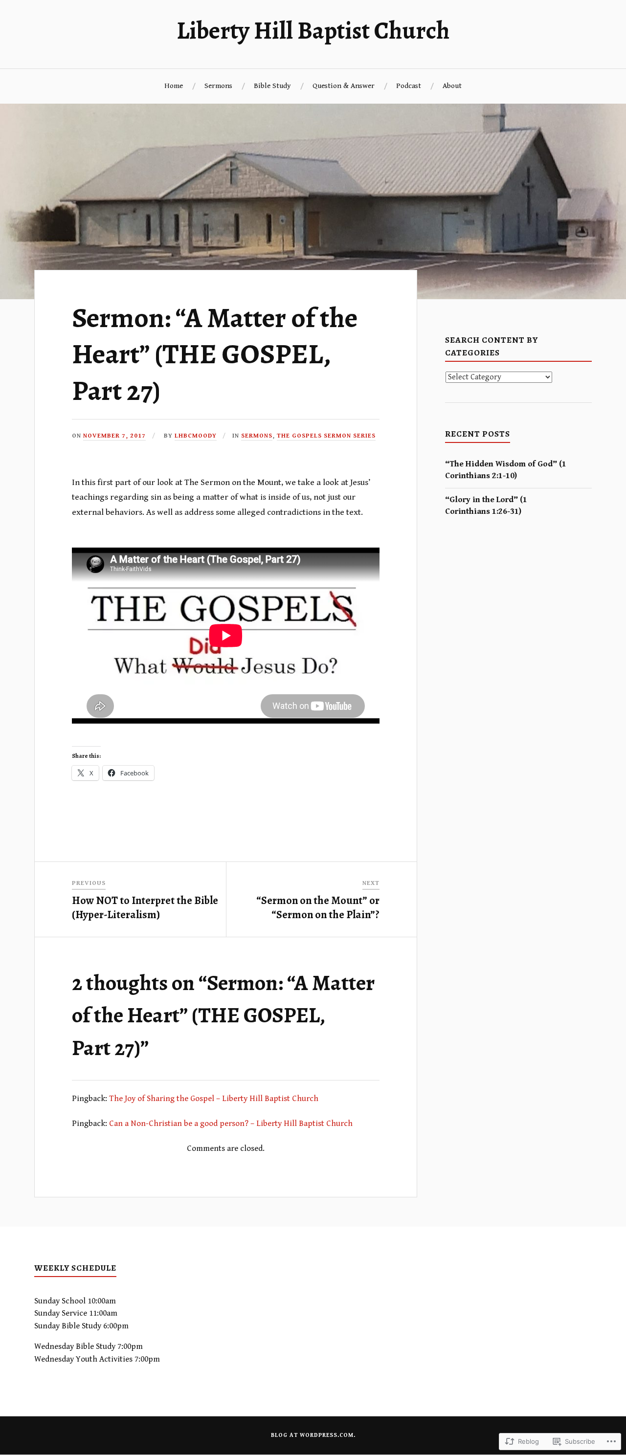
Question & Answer (344, 86)
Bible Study (272, 86)
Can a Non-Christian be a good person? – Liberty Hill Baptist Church (231, 1123)
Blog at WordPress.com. (313, 1435)
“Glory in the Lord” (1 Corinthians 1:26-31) (486, 505)
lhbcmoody (196, 436)
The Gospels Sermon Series (326, 436)
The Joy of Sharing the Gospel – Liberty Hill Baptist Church (213, 1098)
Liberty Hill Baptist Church (313, 30)
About (452, 86)
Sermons (218, 86)
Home (173, 86)
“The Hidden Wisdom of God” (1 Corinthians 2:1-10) (505, 470)
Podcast (408, 86)
